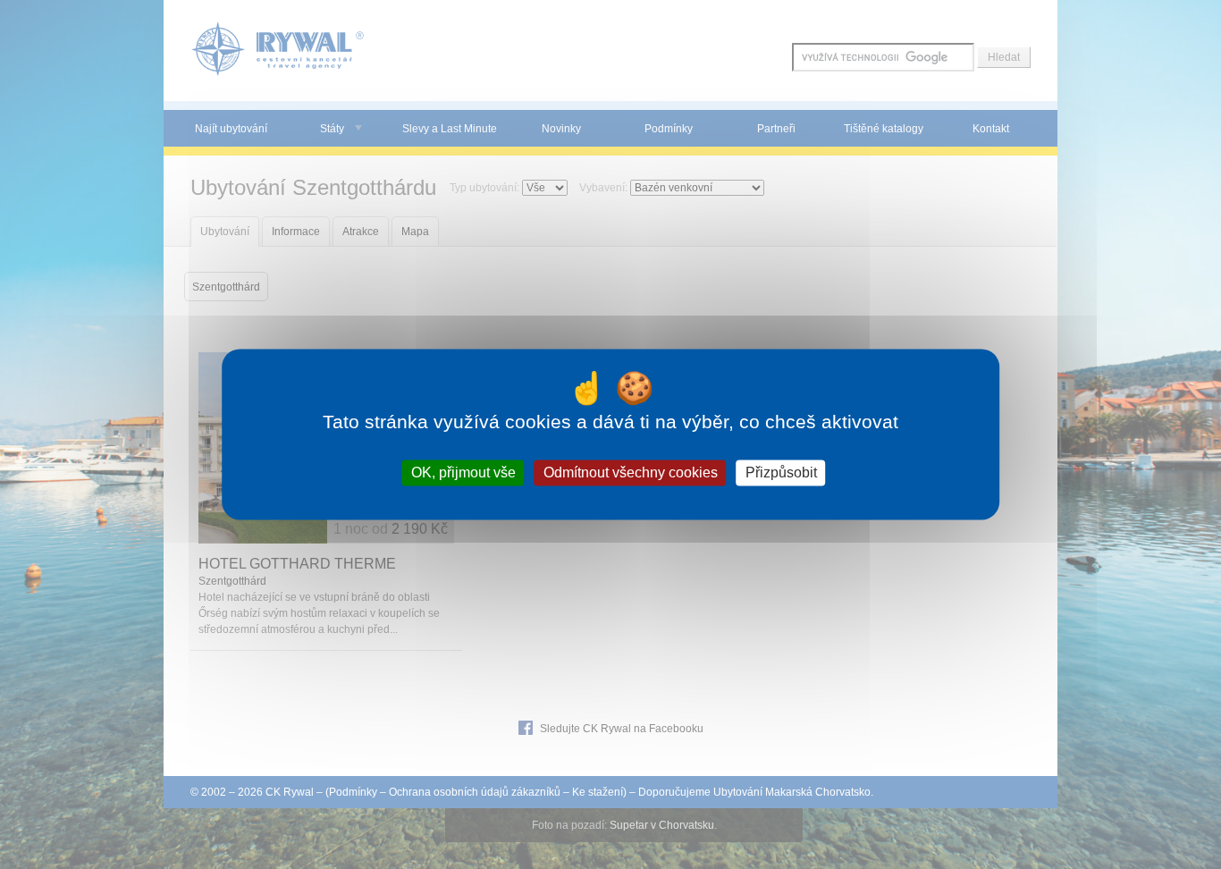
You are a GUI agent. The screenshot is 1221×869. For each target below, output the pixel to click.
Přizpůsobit (781, 472)
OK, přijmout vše (463, 472)
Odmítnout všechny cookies (630, 472)
